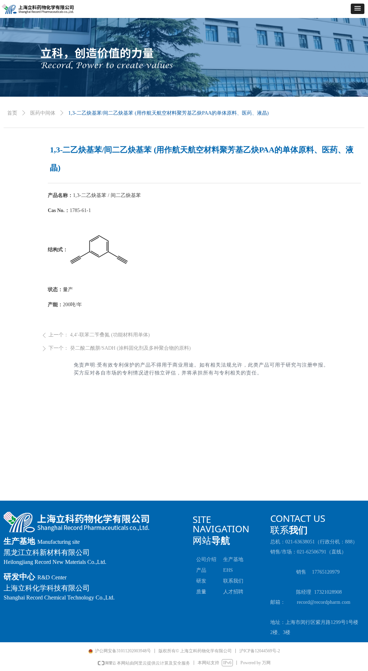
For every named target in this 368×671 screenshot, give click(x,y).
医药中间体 (42, 113)
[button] (357, 9)
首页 (12, 113)
